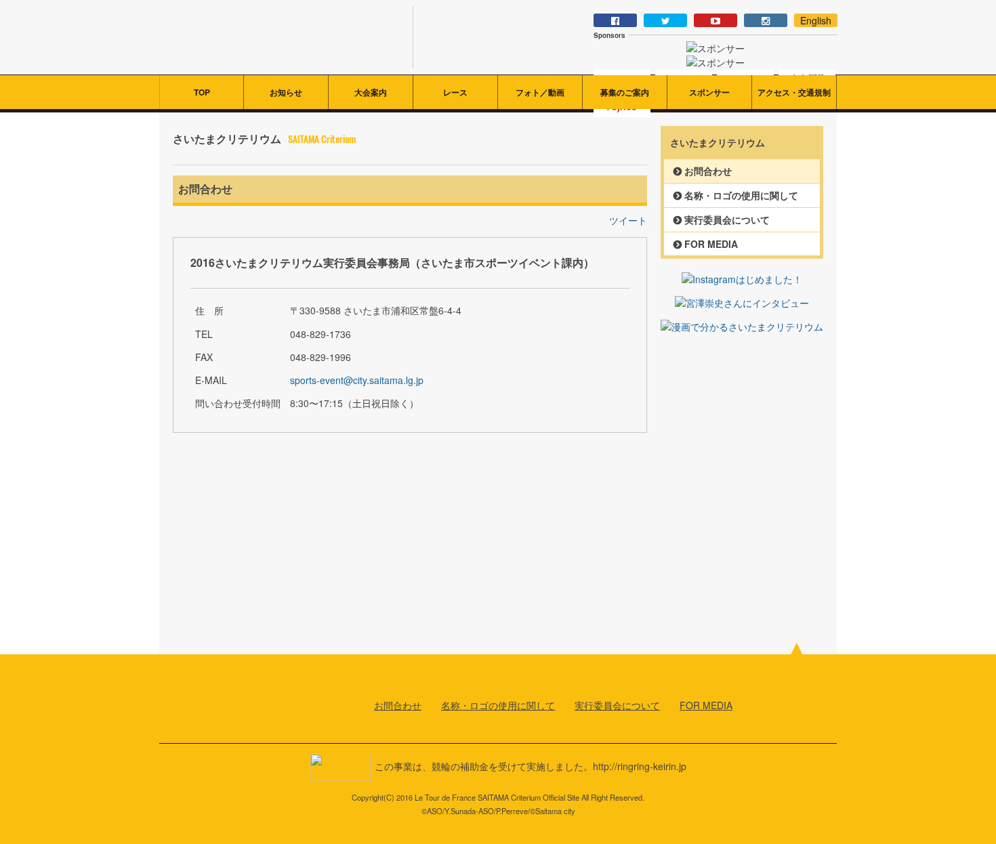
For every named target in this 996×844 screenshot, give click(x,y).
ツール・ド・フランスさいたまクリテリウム (275, 37)
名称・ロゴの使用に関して (741, 195)
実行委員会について (727, 219)
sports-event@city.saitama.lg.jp (356, 380)
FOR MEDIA (711, 244)
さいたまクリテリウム (225, 698)
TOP (202, 92)
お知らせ (286, 92)
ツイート (628, 220)
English (815, 20)
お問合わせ (708, 170)
